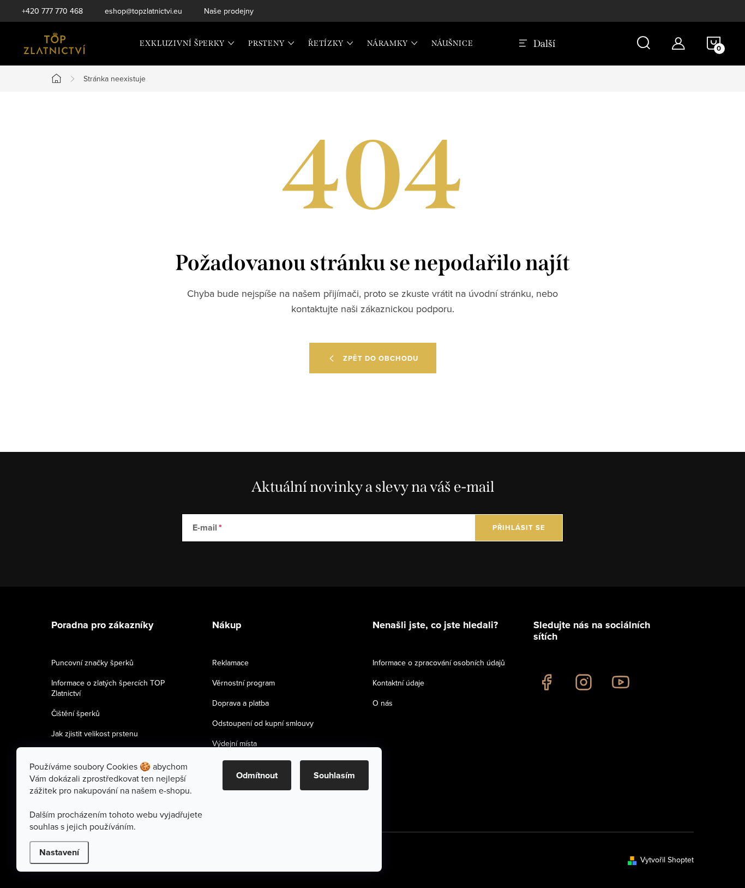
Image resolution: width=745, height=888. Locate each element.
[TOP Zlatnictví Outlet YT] (621, 682)
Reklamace (230, 662)
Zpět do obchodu (380, 358)
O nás (382, 703)
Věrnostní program (243, 682)
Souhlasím (334, 775)
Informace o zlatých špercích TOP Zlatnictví (108, 688)
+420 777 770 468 (52, 10)
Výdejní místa (234, 743)
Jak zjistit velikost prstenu (94, 733)
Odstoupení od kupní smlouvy (263, 723)
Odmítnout (257, 775)
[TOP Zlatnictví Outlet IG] (583, 682)
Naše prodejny (229, 10)
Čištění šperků (75, 713)
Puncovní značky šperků (92, 662)
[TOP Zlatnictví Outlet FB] (546, 682)
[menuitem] (187, 43)
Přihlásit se (518, 527)
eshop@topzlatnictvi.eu (143, 10)
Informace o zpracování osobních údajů (438, 662)
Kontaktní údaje (398, 682)
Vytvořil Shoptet (667, 859)
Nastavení (59, 852)
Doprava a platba (240, 703)
